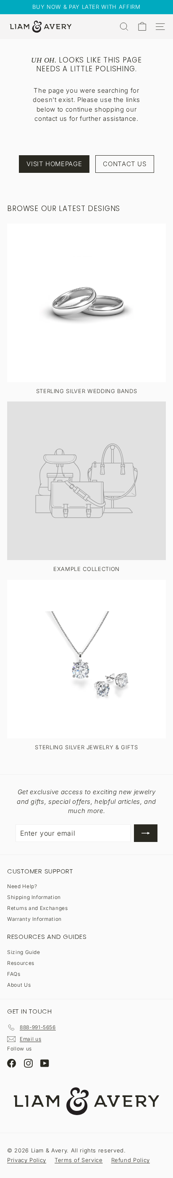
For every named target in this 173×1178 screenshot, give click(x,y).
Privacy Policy (26, 1160)
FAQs (14, 974)
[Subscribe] (145, 833)
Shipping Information (34, 897)
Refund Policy (130, 1160)
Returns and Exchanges (37, 908)
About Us (19, 985)
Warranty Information (34, 919)
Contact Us (125, 164)
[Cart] (142, 26)
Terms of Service (78, 1160)
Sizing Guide (23, 952)
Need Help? (22, 886)
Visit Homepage (54, 164)
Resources (20, 963)
